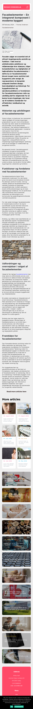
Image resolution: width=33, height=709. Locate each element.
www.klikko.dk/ (18, 685)
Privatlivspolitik (19, 706)
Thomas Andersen (22, 24)
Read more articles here (16, 392)
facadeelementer (8, 27)
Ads (16, 694)
